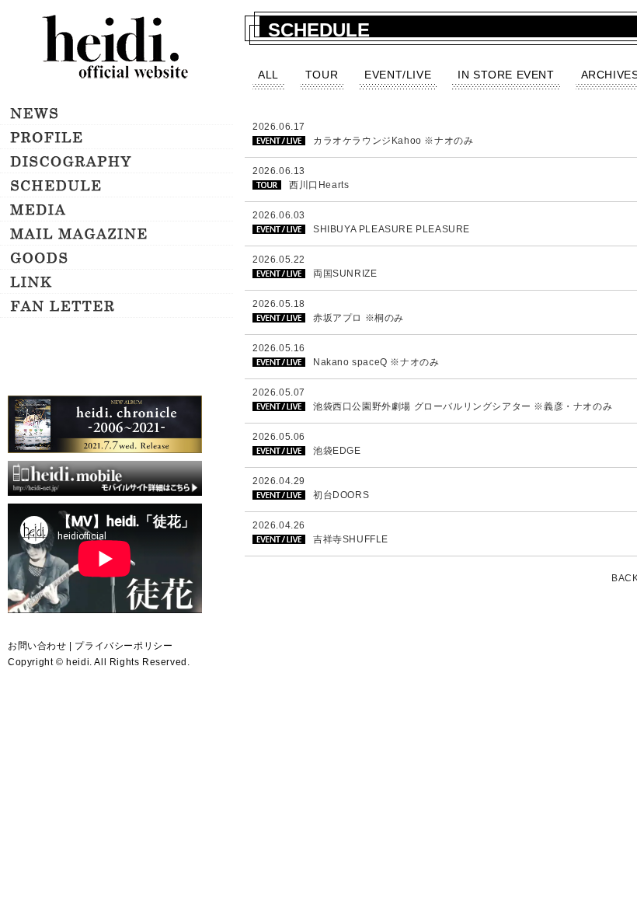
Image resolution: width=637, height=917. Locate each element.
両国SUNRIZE (345, 273)
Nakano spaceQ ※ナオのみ (376, 362)
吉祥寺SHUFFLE (350, 539)
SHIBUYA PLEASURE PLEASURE (391, 229)
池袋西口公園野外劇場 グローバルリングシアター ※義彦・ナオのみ (462, 406)
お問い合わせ (37, 645)
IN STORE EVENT (506, 74)
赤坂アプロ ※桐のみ (358, 317)
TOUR (321, 74)
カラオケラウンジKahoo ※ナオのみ (393, 140)
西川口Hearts (319, 185)
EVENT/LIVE (397, 74)
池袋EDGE (337, 450)
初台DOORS (341, 495)
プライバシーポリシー (123, 645)
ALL (268, 74)
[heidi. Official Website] (116, 48)
